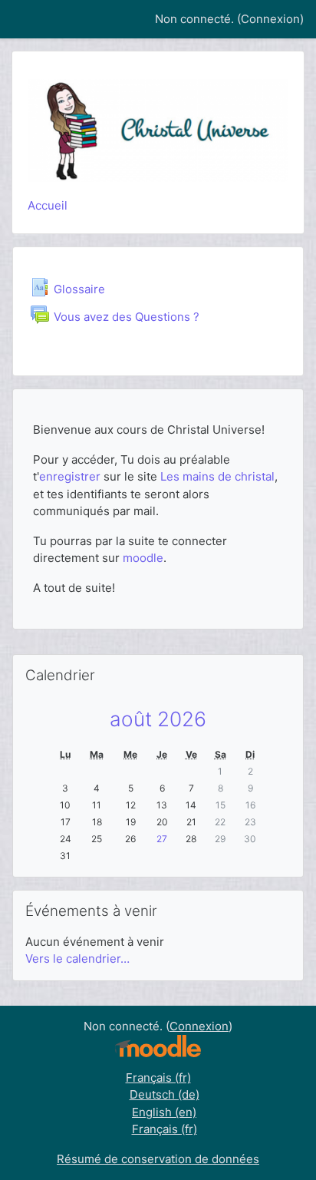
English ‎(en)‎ (164, 1112)
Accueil (47, 205)
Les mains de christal (217, 476)
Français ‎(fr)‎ (158, 1077)
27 (161, 839)
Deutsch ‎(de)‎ (164, 1094)
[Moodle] (158, 1045)
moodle (143, 557)
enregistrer (71, 476)
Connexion (270, 19)
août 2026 (158, 719)
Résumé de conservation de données (158, 1159)
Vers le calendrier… (77, 958)
